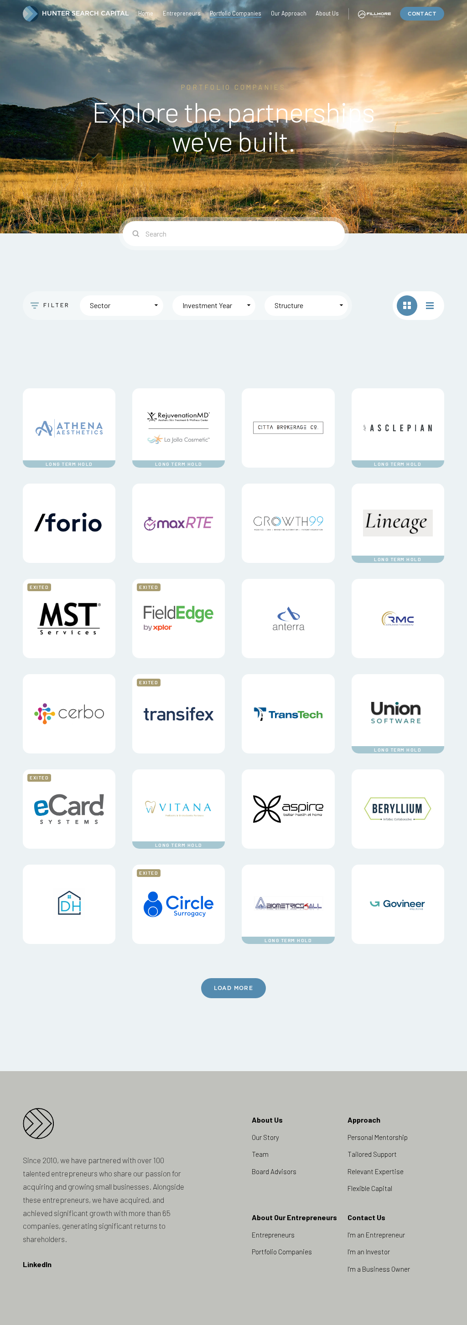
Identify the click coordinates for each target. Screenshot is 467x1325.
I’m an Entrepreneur (376, 1235)
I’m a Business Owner (379, 1269)
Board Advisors (274, 1171)
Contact (422, 13)
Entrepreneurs (273, 1235)
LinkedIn (37, 1264)
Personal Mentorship (378, 1137)
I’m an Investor (369, 1252)
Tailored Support (372, 1154)
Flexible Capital (370, 1188)
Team (260, 1154)
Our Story (265, 1137)
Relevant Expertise (376, 1171)
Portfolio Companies (282, 1252)
